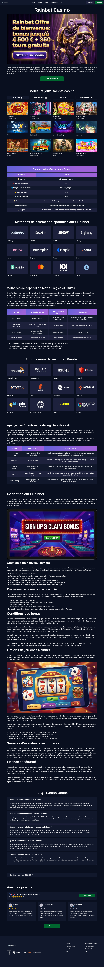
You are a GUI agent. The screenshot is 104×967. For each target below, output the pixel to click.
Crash (62, 97)
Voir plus (52, 925)
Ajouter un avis (87, 895)
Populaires (16, 97)
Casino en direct (39, 97)
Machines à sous (85, 97)
